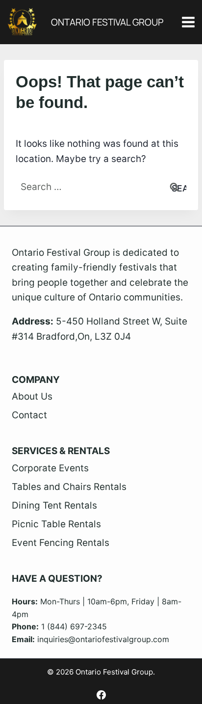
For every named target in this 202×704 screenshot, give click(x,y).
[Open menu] (188, 22)
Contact (29, 415)
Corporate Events (50, 468)
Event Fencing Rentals (60, 542)
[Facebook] (101, 694)
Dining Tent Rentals (54, 505)
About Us (32, 396)
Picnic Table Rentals (56, 524)
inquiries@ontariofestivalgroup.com (103, 639)
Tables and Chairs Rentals (69, 486)
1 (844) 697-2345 (74, 626)
